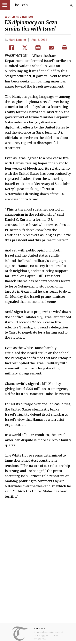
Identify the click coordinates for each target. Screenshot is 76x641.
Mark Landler (17, 40)
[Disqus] (38, 564)
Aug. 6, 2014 (39, 40)
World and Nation (19, 17)
